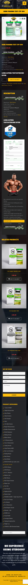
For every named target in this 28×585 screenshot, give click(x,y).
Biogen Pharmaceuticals (9, 426)
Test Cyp (10, 85)
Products (21, 576)
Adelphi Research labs (9, 410)
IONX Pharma (7, 469)
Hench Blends (7, 459)
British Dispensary (8, 432)
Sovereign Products (8, 518)
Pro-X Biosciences (8, 504)
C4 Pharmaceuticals (8, 440)
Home (8, 574)
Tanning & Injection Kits (9, 521)
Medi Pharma (7, 478)
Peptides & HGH (7, 491)
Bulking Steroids (7, 434)
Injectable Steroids (17, 83)
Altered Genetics (7, 415)
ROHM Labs (7, 513)
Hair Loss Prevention (8, 451)
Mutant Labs (7, 483)
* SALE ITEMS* (8, 407)
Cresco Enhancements (9, 442)
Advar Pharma (7, 413)
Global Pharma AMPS (9, 448)
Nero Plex (6, 486)
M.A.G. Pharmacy (8, 472)
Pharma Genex (7, 494)
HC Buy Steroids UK (10, 576)
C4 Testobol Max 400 (14, 350)
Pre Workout (7, 502)
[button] (24, 3)
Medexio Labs (7, 475)
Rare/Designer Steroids (9, 507)
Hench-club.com (19, 69)
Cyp (25, 83)
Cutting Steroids (7, 445)
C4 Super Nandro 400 (14, 271)
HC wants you (16, 574)
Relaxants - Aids (7, 510)
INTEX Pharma (7, 467)
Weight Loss (7, 523)
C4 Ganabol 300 (14, 311)
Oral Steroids (7, 488)
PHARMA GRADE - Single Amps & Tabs (13, 496)
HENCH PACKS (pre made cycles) (11, 461)
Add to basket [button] (15, 279)
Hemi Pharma (11, 57)
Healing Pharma (7, 453)
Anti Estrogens (7, 418)
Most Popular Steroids (9, 480)
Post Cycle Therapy (8, 499)
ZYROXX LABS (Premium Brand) (11, 526)
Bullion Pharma (7, 437)
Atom (5, 421)
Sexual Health (7, 515)
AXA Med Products (8, 424)
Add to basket (15, 79)
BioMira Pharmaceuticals (9, 429)
